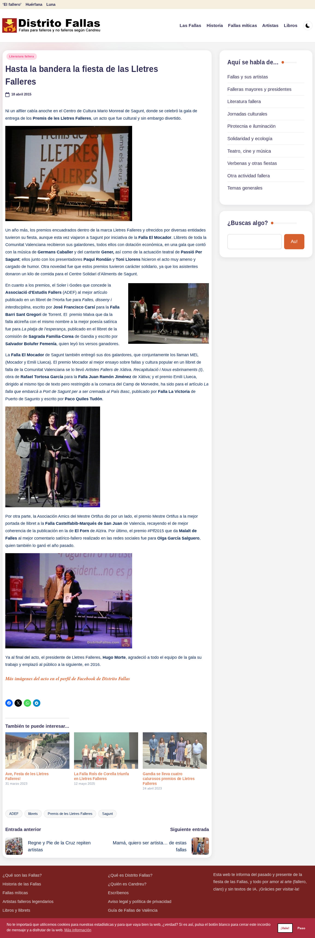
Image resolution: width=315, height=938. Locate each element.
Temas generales (244, 187)
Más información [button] (77, 930)
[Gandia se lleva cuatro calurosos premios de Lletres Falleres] (175, 750)
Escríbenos (118, 893)
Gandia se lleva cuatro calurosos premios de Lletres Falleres (169, 779)
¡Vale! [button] (285, 928)
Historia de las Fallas (22, 884)
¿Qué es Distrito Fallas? (130, 875)
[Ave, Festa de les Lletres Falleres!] (37, 750)
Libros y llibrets (16, 910)
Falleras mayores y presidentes (259, 89)
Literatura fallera (21, 56)
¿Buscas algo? (247, 223)
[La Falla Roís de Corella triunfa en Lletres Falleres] (106, 750)
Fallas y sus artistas (247, 76)
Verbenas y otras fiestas (252, 163)
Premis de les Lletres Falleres (70, 814)
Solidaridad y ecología (249, 138)
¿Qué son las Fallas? (22, 875)
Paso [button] (301, 928)
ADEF (13, 814)
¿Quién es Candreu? (127, 884)
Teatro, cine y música (249, 151)
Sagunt (107, 814)
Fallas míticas (15, 893)
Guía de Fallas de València (133, 910)
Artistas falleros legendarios (28, 901)
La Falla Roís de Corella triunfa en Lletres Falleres (101, 776)
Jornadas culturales (247, 113)
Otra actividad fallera (248, 175)
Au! (294, 241)
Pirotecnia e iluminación (251, 126)
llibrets (33, 814)
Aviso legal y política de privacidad (139, 901)
